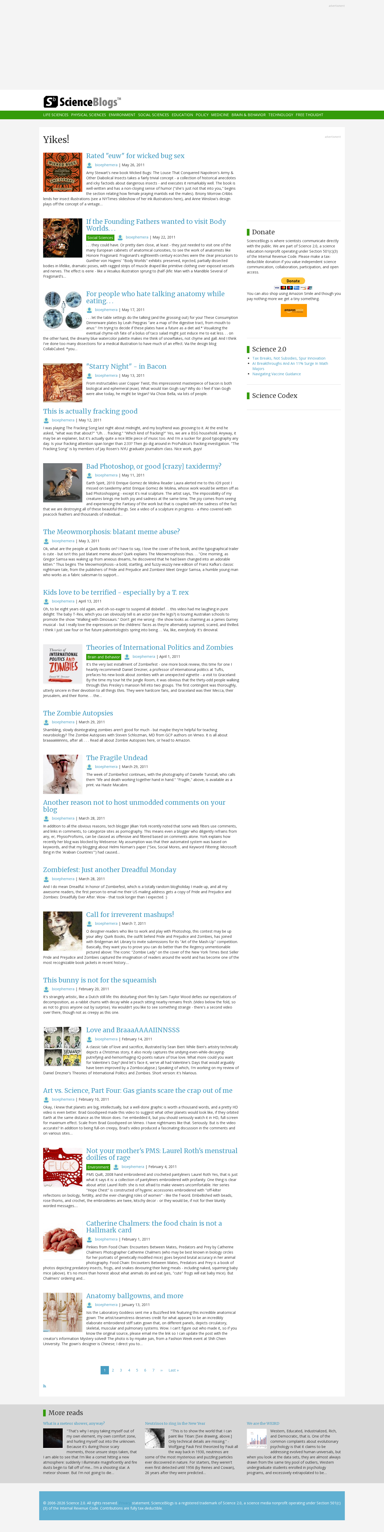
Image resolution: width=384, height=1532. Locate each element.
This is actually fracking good (90, 411)
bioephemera (106, 164)
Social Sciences (153, 115)
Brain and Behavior (104, 656)
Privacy (125, 1502)
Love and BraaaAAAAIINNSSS (133, 1030)
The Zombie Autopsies (78, 713)
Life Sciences (55, 115)
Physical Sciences (88, 115)
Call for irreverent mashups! (130, 915)
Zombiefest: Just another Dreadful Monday (110, 870)
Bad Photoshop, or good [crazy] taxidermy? (154, 466)
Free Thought (309, 115)
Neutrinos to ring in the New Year (175, 1423)
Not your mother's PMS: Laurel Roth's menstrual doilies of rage (162, 1154)
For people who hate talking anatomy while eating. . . (155, 297)
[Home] (92, 102)
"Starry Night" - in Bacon (126, 366)
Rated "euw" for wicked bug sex (135, 156)
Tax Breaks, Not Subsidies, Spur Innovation (288, 358)
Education (182, 115)
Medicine (220, 115)
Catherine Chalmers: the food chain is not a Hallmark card (154, 1226)
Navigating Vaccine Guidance (276, 373)
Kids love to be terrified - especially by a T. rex (116, 592)
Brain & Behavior (248, 115)
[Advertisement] (192, 45)
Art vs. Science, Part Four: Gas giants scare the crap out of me (137, 1091)
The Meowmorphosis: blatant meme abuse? (111, 532)
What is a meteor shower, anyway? (74, 1423)
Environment (122, 115)
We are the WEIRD (263, 1423)
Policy (202, 115)
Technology (280, 115)
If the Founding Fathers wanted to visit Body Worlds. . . (156, 225)
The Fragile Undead (117, 758)
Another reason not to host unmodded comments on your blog (134, 805)
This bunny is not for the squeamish (99, 980)
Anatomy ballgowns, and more (134, 1296)
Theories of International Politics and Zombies (159, 647)
